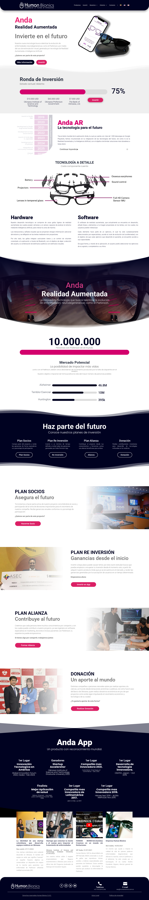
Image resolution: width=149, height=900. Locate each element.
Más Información (24, 62)
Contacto (112, 5)
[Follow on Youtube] (75, 885)
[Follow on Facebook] (61, 885)
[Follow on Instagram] (66, 885)
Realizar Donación (85, 708)
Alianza (91, 455)
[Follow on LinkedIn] (70, 885)
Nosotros (93, 5)
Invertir (85, 5)
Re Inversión (57, 455)
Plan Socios (24, 455)
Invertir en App (83, 584)
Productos (77, 5)
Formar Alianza (28, 645)
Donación (125, 455)
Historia (102, 5)
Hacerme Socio (28, 523)
